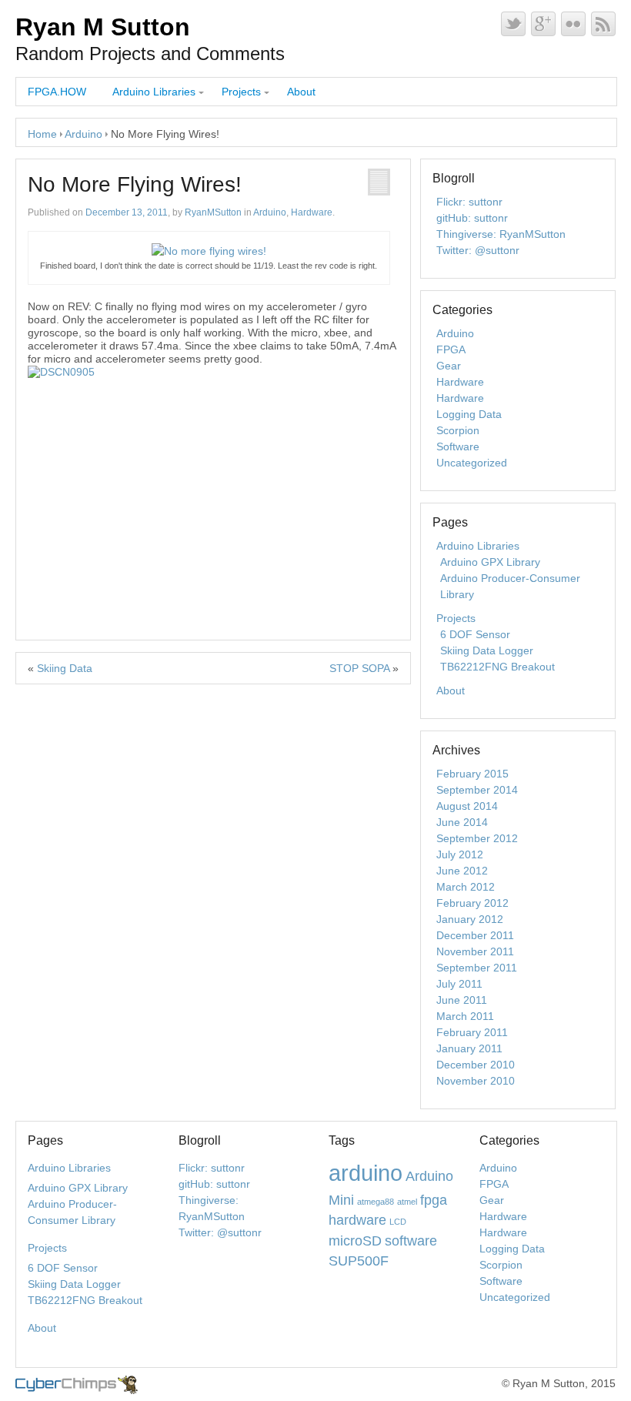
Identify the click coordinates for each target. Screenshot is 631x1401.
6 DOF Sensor (475, 634)
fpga (433, 1200)
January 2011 (469, 1048)
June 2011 (461, 1000)
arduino (365, 1172)
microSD (355, 1241)
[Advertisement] (213, 494)
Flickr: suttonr (469, 202)
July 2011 (459, 984)
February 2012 (472, 903)
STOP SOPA (359, 668)
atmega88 (375, 1201)
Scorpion (457, 430)
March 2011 (465, 1016)
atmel (407, 1201)
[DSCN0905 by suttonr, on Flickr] (61, 372)
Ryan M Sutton (102, 27)
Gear (448, 365)
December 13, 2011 (126, 212)
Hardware (311, 212)
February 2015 (472, 773)
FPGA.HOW (57, 91)
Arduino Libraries (153, 91)
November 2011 (475, 951)
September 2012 (477, 838)
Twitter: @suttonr (477, 250)
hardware (357, 1220)
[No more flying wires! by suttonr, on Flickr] (209, 251)
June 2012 (462, 870)
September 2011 (476, 967)
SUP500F (359, 1261)
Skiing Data (64, 668)
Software (457, 446)
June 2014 (462, 822)
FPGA (451, 349)
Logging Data (469, 414)
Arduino (83, 134)
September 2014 (477, 790)
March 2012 (465, 887)
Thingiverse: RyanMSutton (501, 234)
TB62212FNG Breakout (497, 666)
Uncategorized (471, 462)
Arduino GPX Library (490, 562)
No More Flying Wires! (135, 184)
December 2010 (475, 1064)
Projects (241, 91)
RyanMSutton (213, 212)
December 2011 (475, 935)
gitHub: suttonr (472, 218)
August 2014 (467, 806)
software (411, 1241)
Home (42, 134)
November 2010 (475, 1081)
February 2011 (472, 1032)
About (301, 91)
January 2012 (469, 919)
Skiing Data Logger (486, 650)
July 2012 (459, 854)
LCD (397, 1221)
